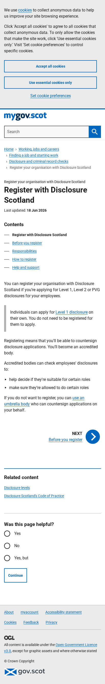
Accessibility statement (63, 612)
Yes (17, 533)
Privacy (51, 622)
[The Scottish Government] (24, 672)
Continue (15, 575)
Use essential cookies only (50, 83)
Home (9, 149)
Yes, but (21, 558)
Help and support (26, 267)
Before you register (27, 243)
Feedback (31, 622)
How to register (24, 259)
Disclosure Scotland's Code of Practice (34, 496)
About (9, 612)
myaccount (29, 612)
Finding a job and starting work (33, 155)
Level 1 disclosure (72, 312)
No (16, 545)
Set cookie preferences (50, 95)
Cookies (10, 622)
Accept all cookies (50, 66)
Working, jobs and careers (39, 149)
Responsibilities (24, 251)
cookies (25, 10)
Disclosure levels (17, 488)
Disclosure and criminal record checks (38, 161)
